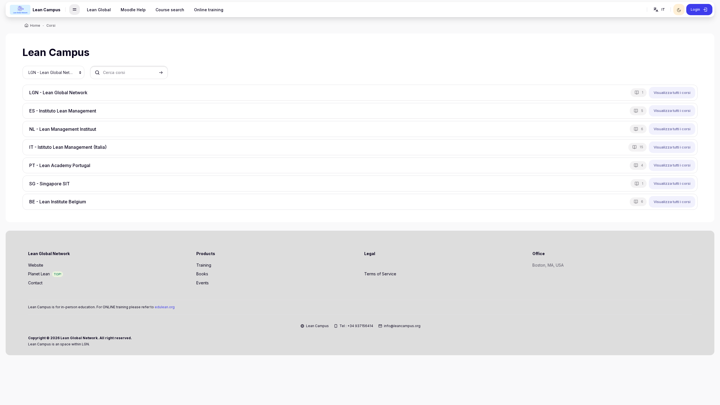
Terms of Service (380, 273)
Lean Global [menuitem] (99, 9)
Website (35, 265)
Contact (35, 282)
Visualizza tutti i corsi (672, 92)
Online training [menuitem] (208, 9)
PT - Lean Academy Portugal (59, 165)
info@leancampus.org (402, 326)
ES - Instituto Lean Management (62, 111)
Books (202, 273)
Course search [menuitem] (170, 9)
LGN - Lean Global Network (58, 92)
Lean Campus (317, 326)
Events (202, 282)
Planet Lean (39, 273)
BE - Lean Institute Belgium (57, 201)
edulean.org (165, 307)
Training (203, 265)
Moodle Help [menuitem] (133, 9)
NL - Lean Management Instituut (62, 129)
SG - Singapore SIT (49, 183)
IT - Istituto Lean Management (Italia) (68, 147)
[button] (659, 9)
